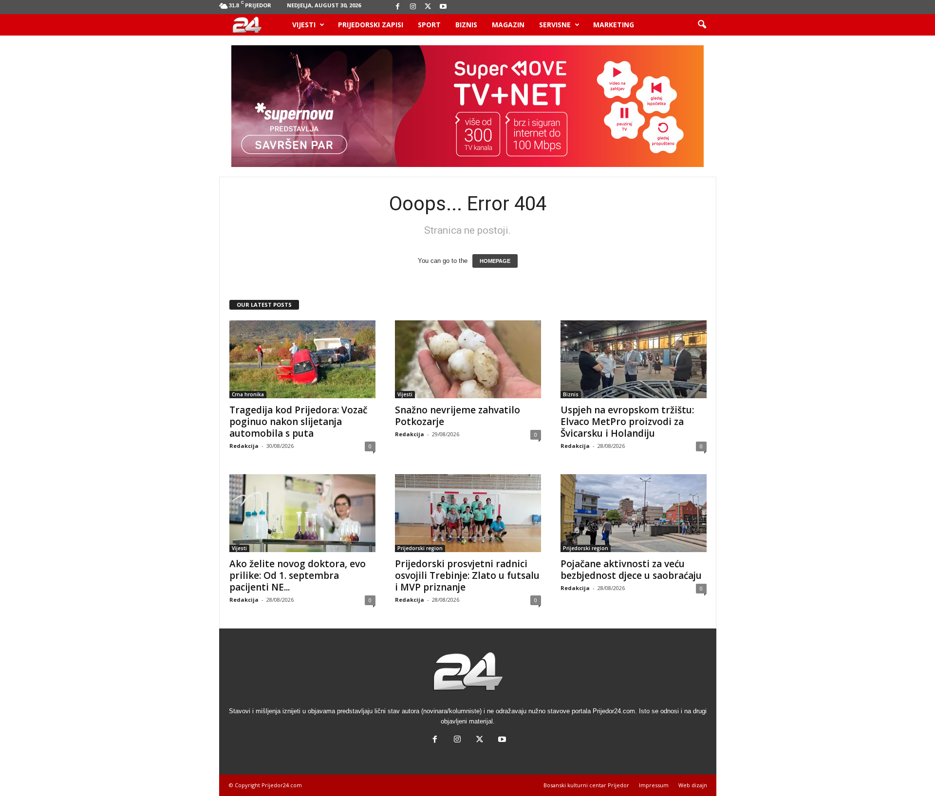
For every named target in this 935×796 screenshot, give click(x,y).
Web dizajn (692, 785)
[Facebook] (398, 7)
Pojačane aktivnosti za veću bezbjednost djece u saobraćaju (631, 569)
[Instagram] (413, 7)
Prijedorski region (420, 548)
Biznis (466, 24)
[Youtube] (443, 7)
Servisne (555, 24)
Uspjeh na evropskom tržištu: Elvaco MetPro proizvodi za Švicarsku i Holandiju (627, 422)
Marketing (613, 24)
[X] (428, 7)
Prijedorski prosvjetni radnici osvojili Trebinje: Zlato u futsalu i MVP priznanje (467, 575)
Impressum (654, 785)
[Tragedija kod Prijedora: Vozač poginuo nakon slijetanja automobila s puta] (302, 359)
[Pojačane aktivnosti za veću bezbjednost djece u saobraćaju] (634, 513)
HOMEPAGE (495, 261)
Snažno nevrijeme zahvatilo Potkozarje (457, 416)
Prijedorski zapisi (370, 24)
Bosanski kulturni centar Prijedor (586, 785)
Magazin (508, 24)
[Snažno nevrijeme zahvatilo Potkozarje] (468, 359)
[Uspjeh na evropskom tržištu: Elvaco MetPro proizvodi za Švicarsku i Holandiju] (634, 359)
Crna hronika (248, 394)
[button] (701, 25)
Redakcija (244, 445)
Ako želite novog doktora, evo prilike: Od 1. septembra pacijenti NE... (297, 575)
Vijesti (304, 24)
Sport (429, 24)
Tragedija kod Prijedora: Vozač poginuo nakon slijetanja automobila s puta (298, 422)
